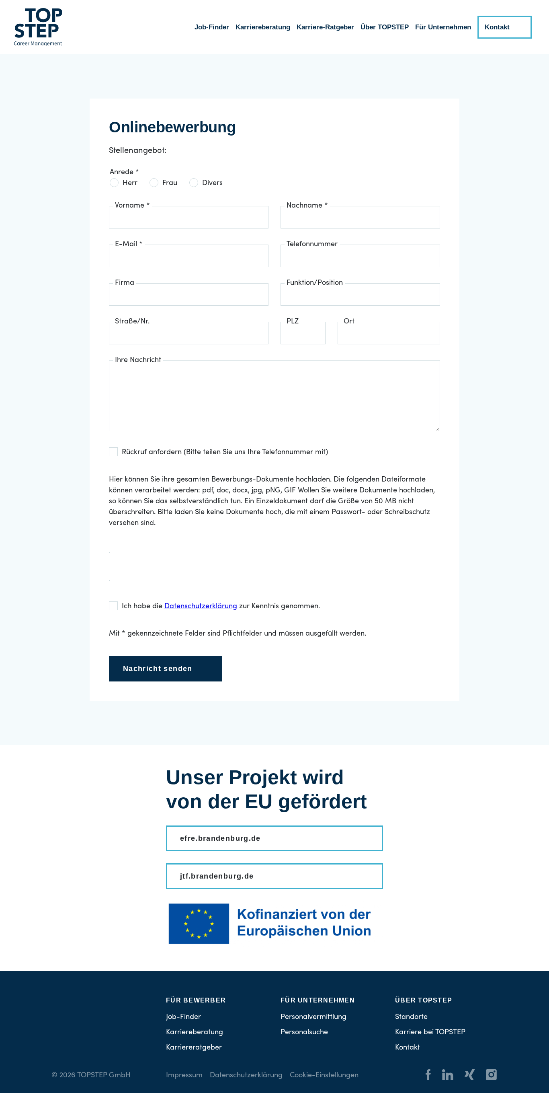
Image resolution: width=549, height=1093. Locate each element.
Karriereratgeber (194, 1048)
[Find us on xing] (465, 1076)
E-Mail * (129, 244)
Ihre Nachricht (138, 360)
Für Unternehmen (443, 27)
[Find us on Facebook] (428, 1076)
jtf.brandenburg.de (217, 876)
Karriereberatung (263, 27)
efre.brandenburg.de (220, 838)
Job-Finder (212, 27)
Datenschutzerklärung (246, 1075)
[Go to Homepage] (38, 27)
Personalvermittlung (313, 1017)
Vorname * (132, 206)
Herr (130, 183)
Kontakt (497, 27)
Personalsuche (304, 1032)
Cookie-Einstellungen (324, 1075)
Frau (169, 183)
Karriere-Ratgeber (325, 27)
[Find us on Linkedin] (442, 1076)
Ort (349, 321)
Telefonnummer (312, 244)
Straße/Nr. (132, 321)
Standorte (411, 1017)
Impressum (184, 1075)
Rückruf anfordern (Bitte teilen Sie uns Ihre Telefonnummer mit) (225, 452)
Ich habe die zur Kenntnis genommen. (221, 606)
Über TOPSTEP (385, 27)
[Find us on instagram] (486, 1076)
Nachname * (307, 206)
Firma (124, 283)
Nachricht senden (158, 669)
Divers (212, 183)
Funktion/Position (315, 283)
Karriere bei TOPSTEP (430, 1032)
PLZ (293, 321)
